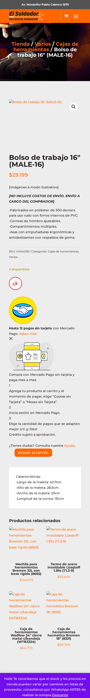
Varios (43, 44)
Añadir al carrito (33, 452)
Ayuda (69, 446)
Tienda (21, 44)
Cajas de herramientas (46, 47)
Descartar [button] (60, 695)
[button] (73, 107)
